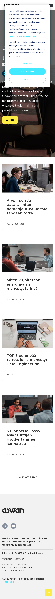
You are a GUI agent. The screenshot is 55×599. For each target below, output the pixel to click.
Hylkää (27, 79)
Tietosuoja (8, 581)
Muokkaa (27, 63)
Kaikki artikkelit (27, 477)
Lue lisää (10, 120)
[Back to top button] (48, 592)
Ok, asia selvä (27, 71)
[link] (5, 526)
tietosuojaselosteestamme (22, 36)
